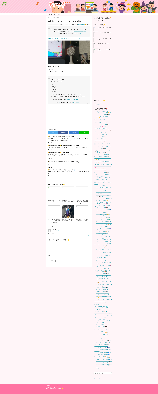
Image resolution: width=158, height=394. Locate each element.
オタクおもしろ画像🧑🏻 (100, 148)
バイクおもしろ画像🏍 (102, 289)
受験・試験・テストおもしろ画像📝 (103, 164)
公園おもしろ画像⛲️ (99, 301)
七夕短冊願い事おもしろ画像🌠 (102, 347)
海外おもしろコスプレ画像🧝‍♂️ (103, 241)
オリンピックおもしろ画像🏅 (103, 275)
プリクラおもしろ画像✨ (100, 134)
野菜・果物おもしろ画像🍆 (103, 177)
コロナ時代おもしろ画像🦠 (101, 111)
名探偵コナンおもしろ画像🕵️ (103, 221)
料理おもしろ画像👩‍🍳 (101, 179)
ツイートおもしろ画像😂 (102, 154)
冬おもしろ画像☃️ (99, 327)
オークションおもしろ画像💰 (103, 307)
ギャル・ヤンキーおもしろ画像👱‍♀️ (102, 146)
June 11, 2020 (76, 102)
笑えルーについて (56, 14)
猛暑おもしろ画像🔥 (101, 324)
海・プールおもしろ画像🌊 (103, 320)
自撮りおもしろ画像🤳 (100, 132)
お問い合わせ (49, 14)
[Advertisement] (69, 117)
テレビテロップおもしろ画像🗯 (104, 198)
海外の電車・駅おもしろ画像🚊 (104, 284)
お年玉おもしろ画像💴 (102, 332)
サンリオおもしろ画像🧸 (100, 234)
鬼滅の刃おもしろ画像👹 (102, 207)
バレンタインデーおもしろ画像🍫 (102, 340)
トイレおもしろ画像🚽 (100, 302)
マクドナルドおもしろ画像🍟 (103, 187)
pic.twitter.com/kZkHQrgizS (80, 31)
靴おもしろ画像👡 (101, 260)
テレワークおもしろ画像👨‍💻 (103, 114)
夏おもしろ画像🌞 (82, 24)
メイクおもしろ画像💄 (102, 247)
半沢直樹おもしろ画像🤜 (102, 200)
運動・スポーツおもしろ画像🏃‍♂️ (102, 270)
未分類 (96, 368)
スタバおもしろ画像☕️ (102, 185)
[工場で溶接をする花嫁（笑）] (54, 193)
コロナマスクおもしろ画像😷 (103, 112)
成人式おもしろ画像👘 (99, 338)
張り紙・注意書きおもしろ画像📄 (102, 174)
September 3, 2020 (77, 33)
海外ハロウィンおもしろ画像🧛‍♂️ (104, 361)
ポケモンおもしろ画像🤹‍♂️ (102, 212)
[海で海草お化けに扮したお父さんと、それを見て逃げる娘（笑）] (54, 211)
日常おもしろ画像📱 (100, 317)
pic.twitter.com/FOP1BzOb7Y (71, 99)
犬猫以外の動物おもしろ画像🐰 (102, 122)
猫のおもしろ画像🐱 (100, 119)
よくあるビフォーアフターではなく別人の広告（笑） (68, 202)
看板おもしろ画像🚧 (100, 169)
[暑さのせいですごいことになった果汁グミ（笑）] (82, 211)
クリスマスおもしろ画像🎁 (101, 362)
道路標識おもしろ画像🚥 (102, 293)
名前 (49, 255)
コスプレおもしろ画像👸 (101, 238)
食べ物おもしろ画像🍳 (100, 176)
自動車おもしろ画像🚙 (102, 287)
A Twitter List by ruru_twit (99, 378)
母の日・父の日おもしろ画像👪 (101, 344)
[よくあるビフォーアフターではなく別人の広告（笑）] (68, 193)
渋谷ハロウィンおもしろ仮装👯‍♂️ (104, 357)
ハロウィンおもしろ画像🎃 (101, 356)
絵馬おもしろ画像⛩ (101, 336)
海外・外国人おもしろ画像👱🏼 (101, 294)
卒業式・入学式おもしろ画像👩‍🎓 (102, 342)
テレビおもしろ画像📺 (100, 190)
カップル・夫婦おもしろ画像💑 (102, 124)
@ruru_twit (86, 178)
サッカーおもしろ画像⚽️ (102, 273)
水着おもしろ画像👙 (101, 322)
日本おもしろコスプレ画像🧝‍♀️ (103, 239)
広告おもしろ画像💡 (100, 170)
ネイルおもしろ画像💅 (102, 245)
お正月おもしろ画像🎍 (100, 331)
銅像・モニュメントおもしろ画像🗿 (103, 299)
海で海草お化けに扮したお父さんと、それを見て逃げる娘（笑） (54, 220)
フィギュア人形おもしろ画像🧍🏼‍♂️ (102, 236)
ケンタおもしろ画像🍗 (102, 188)
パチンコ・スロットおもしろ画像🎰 (103, 315)
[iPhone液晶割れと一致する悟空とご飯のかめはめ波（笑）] (82, 193)
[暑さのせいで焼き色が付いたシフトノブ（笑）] (68, 211)
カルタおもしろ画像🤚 (102, 334)
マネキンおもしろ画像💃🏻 (102, 268)
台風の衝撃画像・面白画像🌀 (103, 352)
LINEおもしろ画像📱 (102, 152)
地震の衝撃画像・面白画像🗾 (103, 354)
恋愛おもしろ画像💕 (100, 126)
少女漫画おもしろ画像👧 (102, 231)
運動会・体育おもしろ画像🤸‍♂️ (101, 346)
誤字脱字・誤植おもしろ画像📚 (102, 156)
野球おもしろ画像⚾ (101, 271)
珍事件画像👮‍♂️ (98, 304)
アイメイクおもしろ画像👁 (103, 255)
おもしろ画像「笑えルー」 (80, 391)
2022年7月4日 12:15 (55, 230)
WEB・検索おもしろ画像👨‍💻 (101, 306)
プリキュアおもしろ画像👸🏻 (103, 226)
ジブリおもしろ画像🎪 (102, 215)
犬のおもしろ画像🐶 (100, 121)
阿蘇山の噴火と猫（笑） (103, 43)
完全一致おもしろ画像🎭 (101, 311)
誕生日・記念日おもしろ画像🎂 (102, 329)
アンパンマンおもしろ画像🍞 (103, 224)
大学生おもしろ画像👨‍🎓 (100, 141)
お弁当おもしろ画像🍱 (101, 181)
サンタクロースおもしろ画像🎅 (104, 364)
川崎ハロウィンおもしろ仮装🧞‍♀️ (104, 359)
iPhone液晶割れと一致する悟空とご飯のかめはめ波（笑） (82, 202)
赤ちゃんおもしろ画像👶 (100, 136)
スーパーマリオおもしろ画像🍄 (104, 223)
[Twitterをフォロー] (109, 2)
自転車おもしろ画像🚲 (102, 291)
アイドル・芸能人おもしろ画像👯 (102, 202)
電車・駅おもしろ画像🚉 (101, 276)
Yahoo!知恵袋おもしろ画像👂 (103, 309)
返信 (89, 235)
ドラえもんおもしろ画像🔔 (103, 214)
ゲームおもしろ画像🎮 (102, 233)
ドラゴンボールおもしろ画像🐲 (104, 219)
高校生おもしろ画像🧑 (100, 140)
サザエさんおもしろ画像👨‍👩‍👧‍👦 (103, 217)
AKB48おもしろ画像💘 (102, 203)
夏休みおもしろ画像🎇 (102, 326)
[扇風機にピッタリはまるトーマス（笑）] (74, 132)
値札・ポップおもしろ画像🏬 (101, 172)
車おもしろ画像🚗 (99, 286)
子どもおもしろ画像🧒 (100, 138)
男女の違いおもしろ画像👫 (100, 128)
